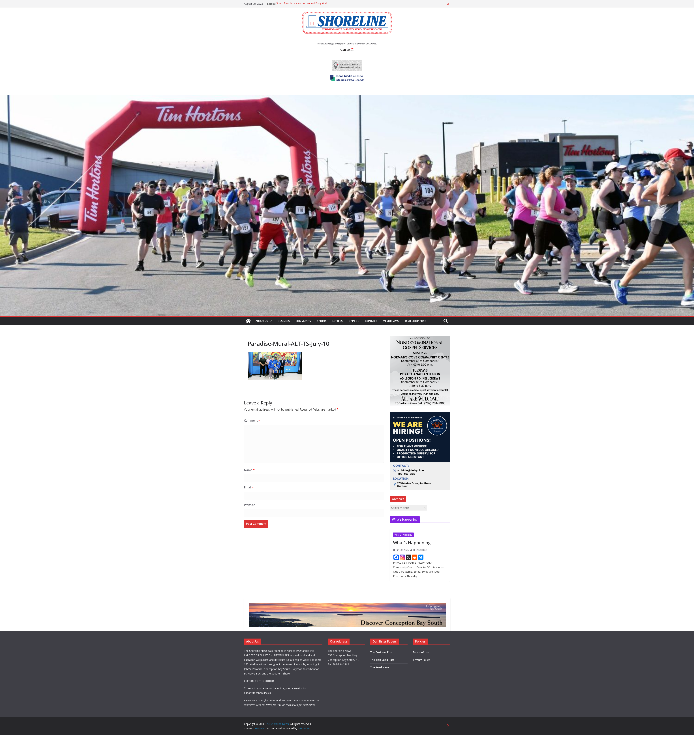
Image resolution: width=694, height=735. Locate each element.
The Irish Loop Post (382, 659)
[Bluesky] (420, 557)
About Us (262, 321)
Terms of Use (421, 652)
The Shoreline (420, 549)
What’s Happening (411, 543)
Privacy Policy (421, 659)
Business (284, 321)
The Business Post (381, 652)
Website (249, 505)
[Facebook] (396, 557)
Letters (337, 321)
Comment (252, 421)
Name (249, 470)
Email (249, 487)
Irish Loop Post (415, 321)
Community (303, 321)
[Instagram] (402, 557)
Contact (371, 321)
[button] (270, 321)
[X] (408, 557)
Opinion (353, 321)
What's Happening (403, 535)
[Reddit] (414, 557)
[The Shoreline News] (347, 98)
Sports (322, 321)
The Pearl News (379, 667)
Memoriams (391, 321)
